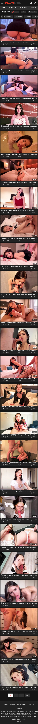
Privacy (12, 704)
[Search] (31, 3)
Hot (24, 12)
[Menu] (2, 3)
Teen (28, 16)
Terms (6, 704)
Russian (19, 16)
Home (3, 7)
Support (19, 708)
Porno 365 (12, 7)
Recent (15, 12)
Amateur (9, 16)
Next (27, 695)
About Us (31, 704)
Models (33, 7)
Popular (33, 12)
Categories (23, 7)
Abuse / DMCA (21, 704)
